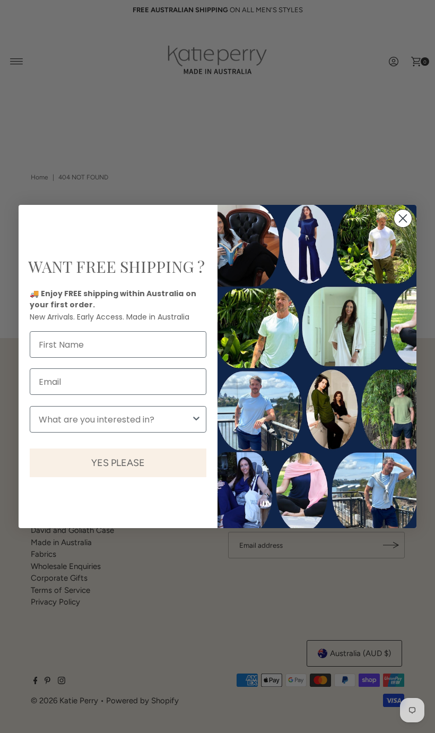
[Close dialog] (403, 218)
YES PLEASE (118, 463)
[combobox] (115, 419)
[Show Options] (196, 419)
